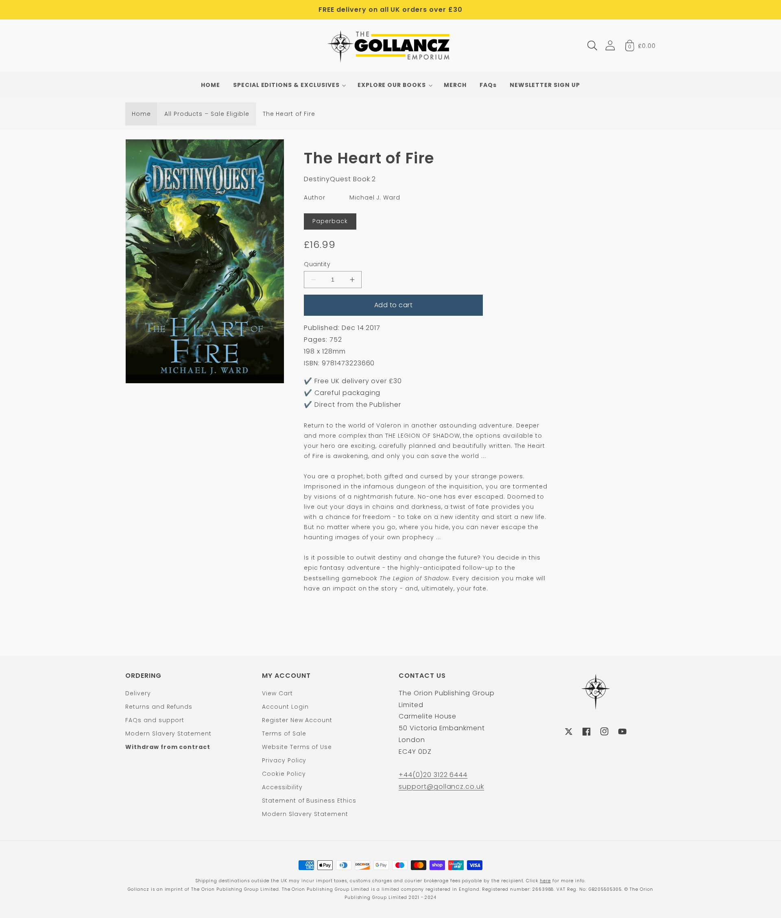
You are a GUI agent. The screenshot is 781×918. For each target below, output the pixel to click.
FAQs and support (154, 720)
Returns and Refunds (158, 707)
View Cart (277, 693)
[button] (592, 45)
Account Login (285, 707)
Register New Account (297, 720)
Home (141, 114)
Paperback (330, 221)
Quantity (317, 264)
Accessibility (282, 787)
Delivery (138, 693)
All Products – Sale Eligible (206, 114)
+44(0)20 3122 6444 (433, 774)
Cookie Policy (283, 774)
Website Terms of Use (297, 747)
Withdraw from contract (167, 747)
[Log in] (610, 45)
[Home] (390, 45)
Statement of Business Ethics (309, 800)
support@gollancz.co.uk (441, 786)
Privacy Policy (284, 760)
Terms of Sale (284, 733)
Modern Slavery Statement (168, 733)
